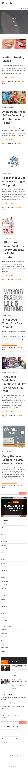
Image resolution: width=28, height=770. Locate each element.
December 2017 (4, 610)
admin (3, 83)
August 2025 (4, 548)
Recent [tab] (11, 661)
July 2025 (3, 552)
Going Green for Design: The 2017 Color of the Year (12, 460)
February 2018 (4, 606)
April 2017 (3, 617)
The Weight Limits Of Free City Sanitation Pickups (14, 508)
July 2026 (3, 527)
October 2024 (4, 577)
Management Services (12, 372)
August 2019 (4, 599)
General (9, 173)
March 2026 (3, 534)
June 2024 (3, 588)
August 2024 (4, 584)
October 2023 (4, 592)
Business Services (5, 633)
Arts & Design (10, 107)
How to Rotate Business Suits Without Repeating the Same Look (19, 667)
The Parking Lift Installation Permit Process (11, 712)
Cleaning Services (5, 636)
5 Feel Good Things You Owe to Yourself (13, 323)
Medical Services (11, 53)
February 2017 (4, 620)
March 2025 (3, 566)
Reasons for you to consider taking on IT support (14, 181)
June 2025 (3, 556)
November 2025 (4, 541)
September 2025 (4, 545)
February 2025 (4, 570)
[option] (14, 507)
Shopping (9, 238)
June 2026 (3, 530)
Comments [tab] (19, 661)
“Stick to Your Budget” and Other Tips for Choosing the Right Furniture (14, 250)
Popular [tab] (4, 661)
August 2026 (4, 523)
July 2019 (3, 602)
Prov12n (7, 3)
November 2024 (4, 574)
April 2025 (3, 563)
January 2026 (4, 538)
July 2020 (3, 595)
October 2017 (4, 613)
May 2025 (3, 559)
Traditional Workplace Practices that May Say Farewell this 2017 (14, 384)
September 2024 (4, 581)
